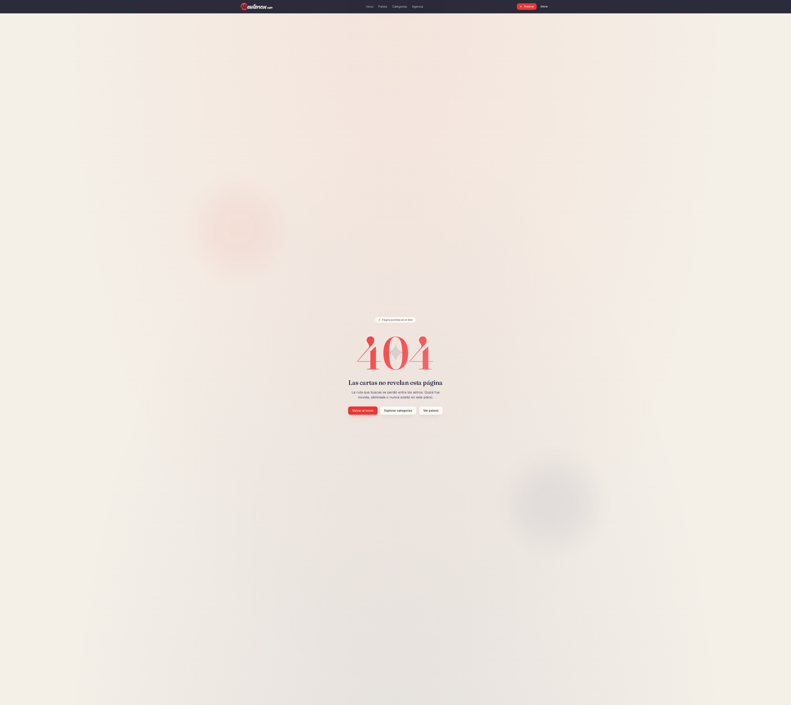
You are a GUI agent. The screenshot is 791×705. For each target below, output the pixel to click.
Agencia (417, 6)
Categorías (399, 6)
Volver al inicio (362, 410)
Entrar (544, 6)
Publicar (529, 6)
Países (382, 6)
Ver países (431, 410)
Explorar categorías (398, 410)
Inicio (369, 6)
